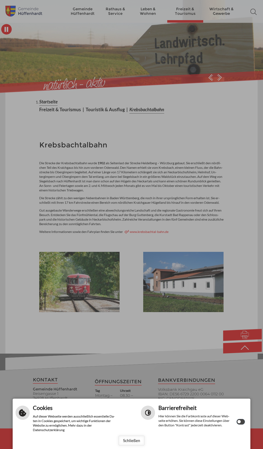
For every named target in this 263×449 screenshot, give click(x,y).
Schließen (131, 440)
